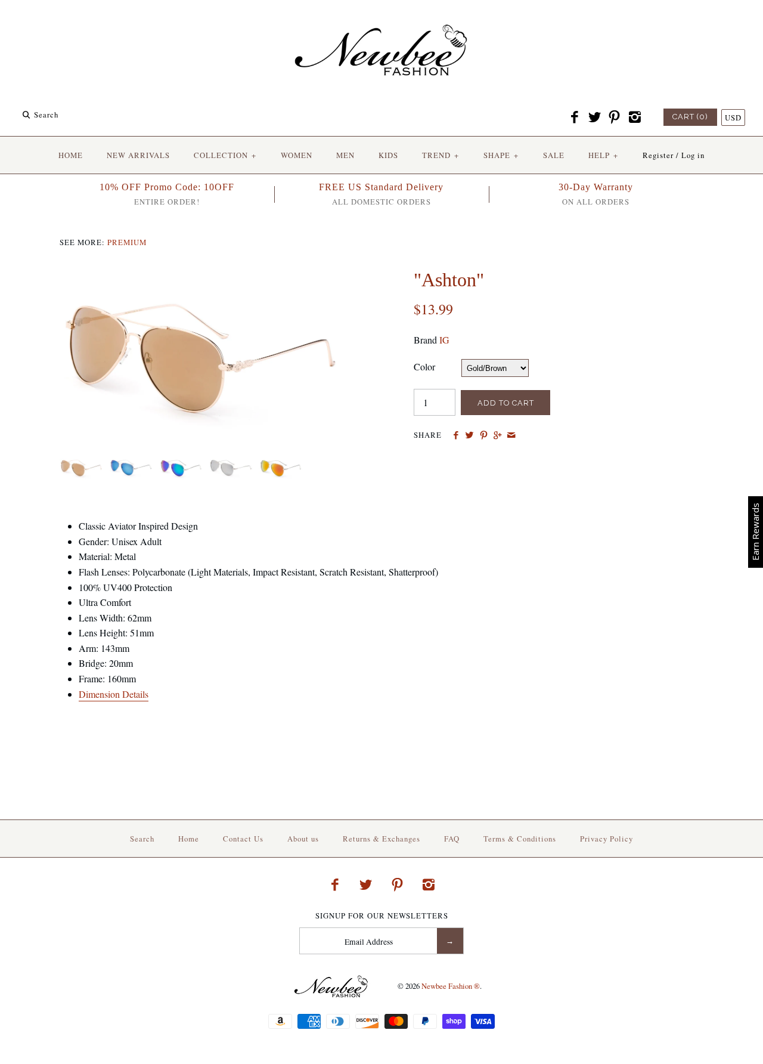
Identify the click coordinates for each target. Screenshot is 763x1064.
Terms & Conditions (519, 838)
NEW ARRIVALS (138, 155)
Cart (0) (690, 116)
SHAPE (501, 155)
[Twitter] (594, 117)
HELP (603, 155)
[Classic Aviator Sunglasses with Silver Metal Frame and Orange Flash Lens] (279, 462)
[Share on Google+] (497, 435)
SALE (554, 155)
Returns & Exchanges (381, 838)
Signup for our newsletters (381, 916)
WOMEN (296, 155)
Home (188, 838)
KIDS (388, 155)
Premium (127, 242)
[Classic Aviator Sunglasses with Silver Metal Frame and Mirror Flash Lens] (230, 462)
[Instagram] (634, 117)
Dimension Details (113, 694)
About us (303, 838)
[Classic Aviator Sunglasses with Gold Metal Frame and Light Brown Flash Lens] (204, 276)
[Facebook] (575, 117)
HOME (70, 155)
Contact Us (243, 838)
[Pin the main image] (483, 435)
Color (424, 366)
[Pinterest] (615, 117)
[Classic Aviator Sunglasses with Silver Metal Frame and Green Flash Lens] (181, 462)
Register (658, 155)
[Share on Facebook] (455, 435)
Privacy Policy (606, 838)
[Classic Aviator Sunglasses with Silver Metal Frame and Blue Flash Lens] (131, 462)
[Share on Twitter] (469, 435)
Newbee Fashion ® (450, 986)
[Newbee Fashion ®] (381, 19)
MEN (345, 155)
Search (142, 838)
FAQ (452, 838)
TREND (440, 155)
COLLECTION (225, 155)
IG (444, 339)
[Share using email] (511, 435)
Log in (693, 155)
